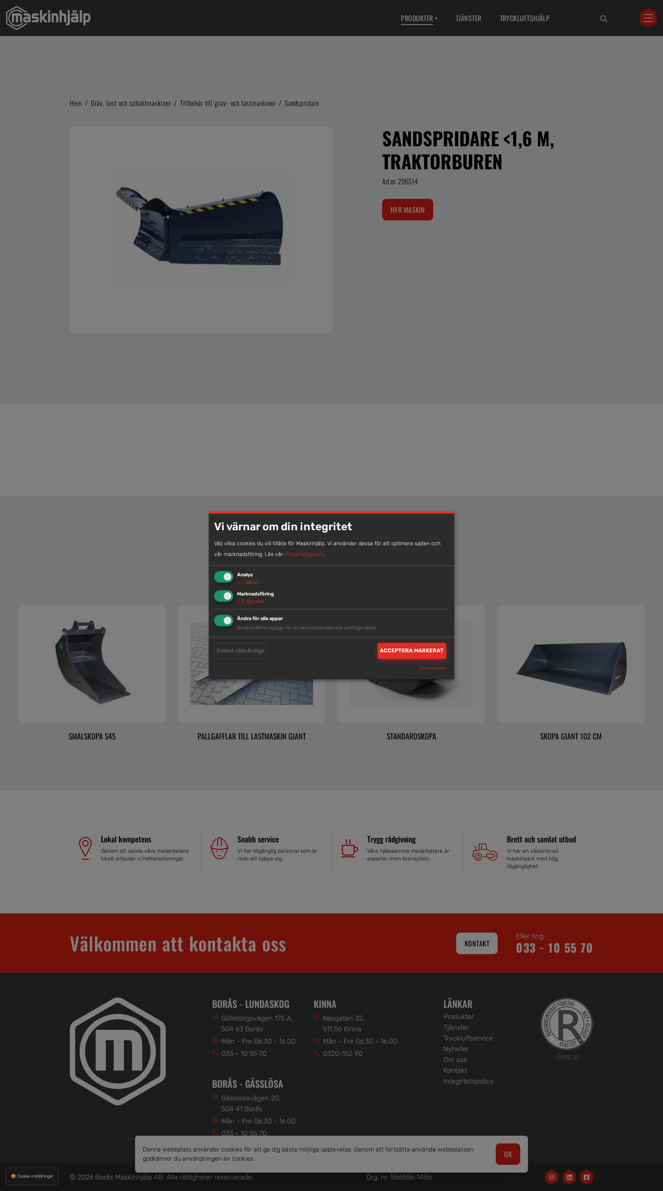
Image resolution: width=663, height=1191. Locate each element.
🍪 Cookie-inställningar (32, 1176)
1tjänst (248, 582)
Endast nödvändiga (240, 650)
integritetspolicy (304, 554)
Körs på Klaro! (432, 668)
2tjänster (251, 601)
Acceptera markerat (412, 650)
